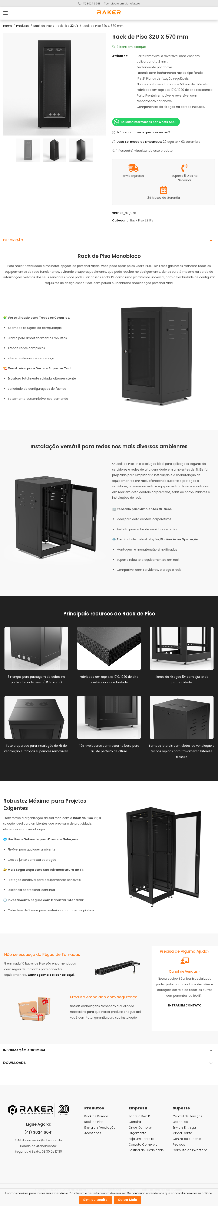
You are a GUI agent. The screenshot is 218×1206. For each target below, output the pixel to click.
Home (7, 26)
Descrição (13, 240)
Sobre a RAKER (139, 1116)
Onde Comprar (140, 1127)
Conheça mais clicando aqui (51, 975)
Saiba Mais (127, 1199)
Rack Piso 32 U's (67, 26)
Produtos (22, 26)
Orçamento (137, 1133)
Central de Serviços (187, 1116)
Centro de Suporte (187, 1139)
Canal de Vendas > (185, 971)
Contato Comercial (143, 1144)
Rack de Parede (96, 1116)
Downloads (14, 1062)
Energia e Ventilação (100, 1127)
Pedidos (179, 1144)
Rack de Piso (42, 26)
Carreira (135, 1122)
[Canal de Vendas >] (184, 961)
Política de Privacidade (146, 1150)
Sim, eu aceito (95, 1199)
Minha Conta (182, 1133)
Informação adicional (24, 1050)
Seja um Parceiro (141, 1139)
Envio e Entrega (184, 1127)
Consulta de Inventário (190, 1150)
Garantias (180, 1122)
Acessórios (92, 1133)
